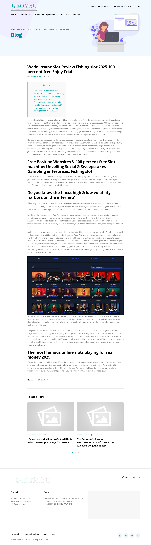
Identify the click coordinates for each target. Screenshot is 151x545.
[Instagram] (138, 535)
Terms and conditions (31, 534)
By (34, 76)
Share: (30, 380)
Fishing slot (67, 204)
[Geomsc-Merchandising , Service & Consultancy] (24, 7)
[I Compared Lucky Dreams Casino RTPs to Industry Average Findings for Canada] (50, 416)
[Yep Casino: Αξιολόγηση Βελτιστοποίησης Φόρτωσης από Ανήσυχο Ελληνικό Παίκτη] (100, 416)
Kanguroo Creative (24, 540)
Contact (45, 534)
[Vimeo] (132, 535)
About (54, 534)
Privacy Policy (16, 534)
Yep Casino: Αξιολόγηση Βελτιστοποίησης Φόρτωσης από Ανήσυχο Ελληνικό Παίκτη (95, 442)
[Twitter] (126, 535)
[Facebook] (120, 535)
